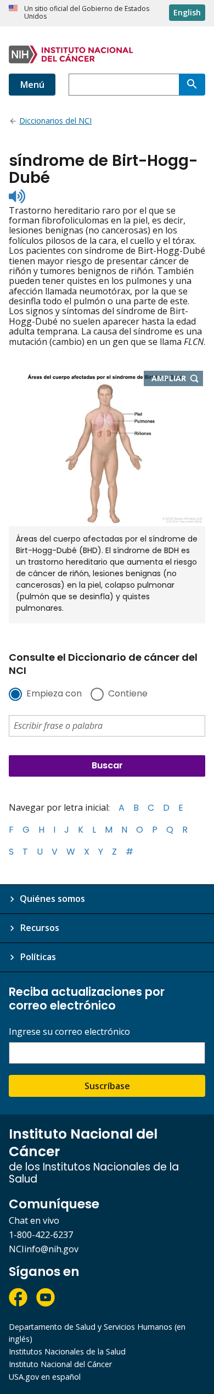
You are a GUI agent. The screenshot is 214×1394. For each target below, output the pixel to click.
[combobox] (124, 85)
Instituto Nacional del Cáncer (60, 1364)
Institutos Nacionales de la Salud (67, 1351)
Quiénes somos (52, 899)
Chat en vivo (34, 1220)
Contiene (128, 694)
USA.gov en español (45, 1376)
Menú (32, 85)
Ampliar (177, 379)
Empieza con (54, 694)
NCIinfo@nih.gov (43, 1249)
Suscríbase (107, 1086)
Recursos (39, 928)
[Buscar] (192, 85)
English (187, 12)
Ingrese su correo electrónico (69, 1032)
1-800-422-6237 (41, 1235)
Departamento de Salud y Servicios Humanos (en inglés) (97, 1333)
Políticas (38, 957)
